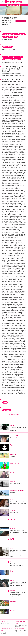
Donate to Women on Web (6, 629)
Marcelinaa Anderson (17, 490)
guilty (4, 36)
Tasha (12, 445)
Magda (12, 591)
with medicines (7, 46)
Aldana (12, 519)
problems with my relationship (11, 59)
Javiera (12, 610)
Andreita (13, 454)
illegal (5, 402)
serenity (12, 510)
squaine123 (14, 436)
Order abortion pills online (20, 622)
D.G (11, 548)
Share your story (20, 21)
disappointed (7, 34)
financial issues (7, 57)
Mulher (12, 481)
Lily (11, 500)
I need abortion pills (14, 5)
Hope (12, 425)
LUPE (12, 539)
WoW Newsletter (19, 628)
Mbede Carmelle (15, 463)
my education (18, 57)
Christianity (6, 410)
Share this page (14, 414)
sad (16, 36)
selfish (15, 34)
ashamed (21, 34)
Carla (12, 472)
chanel (12, 528)
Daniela (12, 562)
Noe (11, 571)
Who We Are (4, 621)
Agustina (13, 601)
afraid (10, 36)
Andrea (12, 580)
